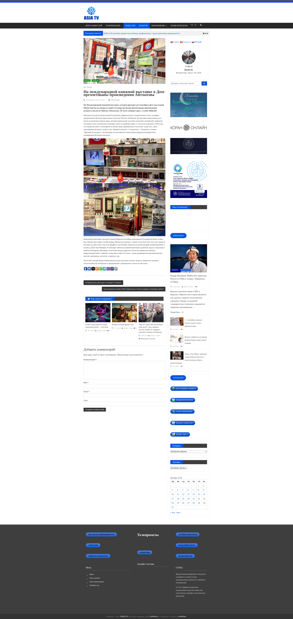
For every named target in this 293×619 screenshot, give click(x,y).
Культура (87, 80)
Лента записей (95, 578)
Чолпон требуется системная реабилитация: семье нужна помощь (196, 340)
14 (194, 494)
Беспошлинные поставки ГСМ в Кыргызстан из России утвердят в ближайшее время (133, 289)
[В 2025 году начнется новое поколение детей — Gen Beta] (97, 312)
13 (188, 494)
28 (194, 503)
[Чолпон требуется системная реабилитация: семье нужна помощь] (176, 338)
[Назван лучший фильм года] (124, 312)
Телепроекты (148, 535)
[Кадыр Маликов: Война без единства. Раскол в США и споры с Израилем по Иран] (188, 258)
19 (183, 499)
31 (173, 507)
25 (178, 503)
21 (194, 499)
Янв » (178, 512)
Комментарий (90, 359)
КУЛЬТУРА (143, 26)
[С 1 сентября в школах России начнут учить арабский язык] (176, 321)
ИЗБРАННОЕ (178, 236)
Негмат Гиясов (102, 330)
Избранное (175, 270)
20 (188, 499)
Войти (92, 574)
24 (173, 503)
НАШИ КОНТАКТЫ (179, 26)
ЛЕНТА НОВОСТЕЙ (93, 26)
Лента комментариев (97, 582)
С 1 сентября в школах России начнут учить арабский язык (193, 323)
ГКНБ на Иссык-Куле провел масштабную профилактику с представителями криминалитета (141, 33)
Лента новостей (185, 270)
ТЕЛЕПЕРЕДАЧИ (113, 26)
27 (188, 503)
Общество (95, 80)
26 (183, 503)
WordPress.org (94, 585)
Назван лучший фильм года (123, 324)
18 (178, 499)
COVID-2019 (178, 378)
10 (173, 494)
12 (183, 494)
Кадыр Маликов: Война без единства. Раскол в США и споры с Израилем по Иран (188, 278)
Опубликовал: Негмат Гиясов (95, 100)
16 (204, 494)
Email (87, 391)
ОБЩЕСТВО (130, 26)
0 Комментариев (115, 100)
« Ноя (172, 512)
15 (199, 494)
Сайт (86, 400)
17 (173, 499)
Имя (86, 382)
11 (178, 494)
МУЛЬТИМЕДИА (158, 26)
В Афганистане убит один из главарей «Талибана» (103, 283)
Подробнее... (176, 312)
